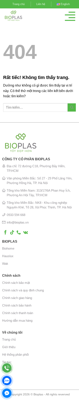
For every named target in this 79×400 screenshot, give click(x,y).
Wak (5, 263)
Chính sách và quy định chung (23, 290)
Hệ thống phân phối (15, 354)
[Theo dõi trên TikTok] (12, 232)
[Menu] (70, 16)
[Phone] (7, 368)
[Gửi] (72, 107)
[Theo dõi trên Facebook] (5, 232)
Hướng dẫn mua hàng (17, 320)
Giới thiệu (8, 347)
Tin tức (7, 362)
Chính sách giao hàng (17, 298)
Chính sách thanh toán (17, 313)
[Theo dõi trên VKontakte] (25, 232)
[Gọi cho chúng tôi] (18, 232)
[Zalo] (7, 380)
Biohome (8, 248)
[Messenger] (7, 393)
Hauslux (7, 256)
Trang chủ (18, 4)
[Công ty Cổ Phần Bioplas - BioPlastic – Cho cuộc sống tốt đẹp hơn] (19, 15)
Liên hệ (40, 4)
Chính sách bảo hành (16, 305)
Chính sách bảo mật (16, 282)
